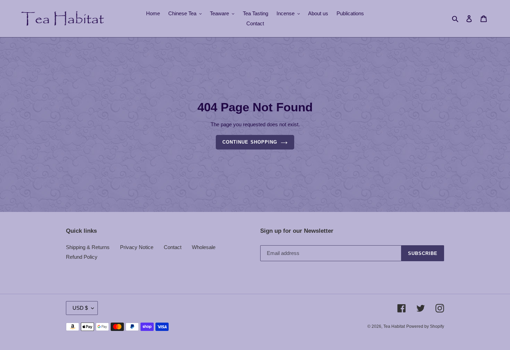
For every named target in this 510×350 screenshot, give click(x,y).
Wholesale (203, 247)
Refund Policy (81, 257)
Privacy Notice (136, 247)
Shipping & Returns (88, 247)
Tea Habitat (394, 326)
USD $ (80, 308)
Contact (172, 247)
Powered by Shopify (425, 326)
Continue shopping (249, 142)
